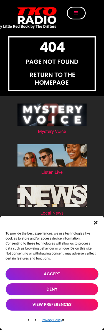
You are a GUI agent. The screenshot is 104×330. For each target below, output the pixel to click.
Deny (52, 289)
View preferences (52, 305)
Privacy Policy (52, 320)
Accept (52, 274)
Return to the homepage (52, 78)
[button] (95, 222)
